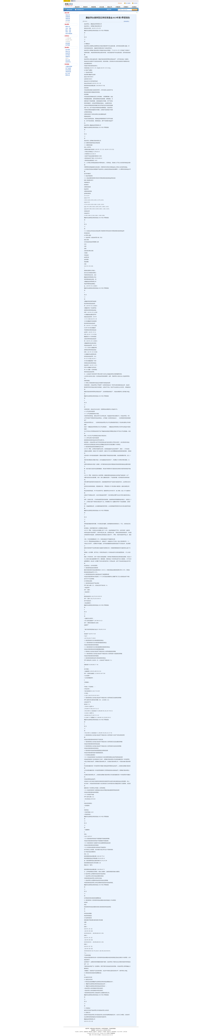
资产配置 (67, 45)
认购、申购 (68, 28)
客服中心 (95, 1031)
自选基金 (134, 7)
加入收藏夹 (128, 3)
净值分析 (67, 15)
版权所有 (113, 1033)
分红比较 (101, 7)
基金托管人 (68, 61)
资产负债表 (68, 68)
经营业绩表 (68, 70)
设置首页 (100, 1031)
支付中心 (81, 1031)
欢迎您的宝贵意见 (107, 1030)
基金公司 (109, 7)
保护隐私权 (114, 1031)
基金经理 (67, 53)
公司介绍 (125, 1031)
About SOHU (119, 1031)
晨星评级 (109, 9)
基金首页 (77, 7)
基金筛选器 (69, 9)
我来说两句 (126, 21)
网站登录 (90, 1031)
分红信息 (67, 20)
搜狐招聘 (86, 1031)
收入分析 (67, 73)
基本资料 (67, 49)
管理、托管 (68, 31)
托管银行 (126, 7)
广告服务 (104, 1031)
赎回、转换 (68, 30)
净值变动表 (68, 71)
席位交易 (67, 60)
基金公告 (67, 51)
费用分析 (67, 75)
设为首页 (135, 3)
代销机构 (118, 7)
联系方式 (109, 1031)
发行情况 (67, 55)
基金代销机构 (68, 33)
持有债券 (67, 43)
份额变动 (67, 56)
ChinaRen (77, 1031)
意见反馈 (120, 3)
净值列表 (67, 18)
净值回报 (93, 7)
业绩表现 (67, 16)
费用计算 (67, 26)
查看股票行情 (80, 9)
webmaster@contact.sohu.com (107, 1034)
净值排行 (85, 7)
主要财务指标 (68, 66)
